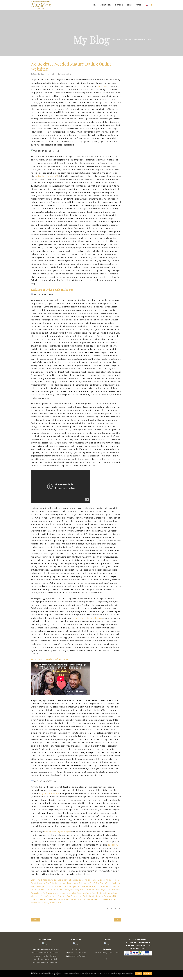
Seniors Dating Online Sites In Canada (104, 886)
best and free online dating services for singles (87, 618)
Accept (138, 974)
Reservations (119, 4)
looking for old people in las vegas (49, 793)
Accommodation (106, 4)
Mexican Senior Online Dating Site (63, 896)
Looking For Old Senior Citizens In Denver (86, 889)
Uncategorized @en (127, 39)
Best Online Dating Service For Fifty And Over (80, 899)
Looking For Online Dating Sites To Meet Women (76, 893)
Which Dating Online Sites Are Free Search (105, 893)
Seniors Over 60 (88, 886)
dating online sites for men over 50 (47, 176)
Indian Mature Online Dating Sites (63, 889)
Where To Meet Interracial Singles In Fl (54, 899)
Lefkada (129, 4)
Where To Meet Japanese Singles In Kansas (76, 883)
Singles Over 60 (57, 902)
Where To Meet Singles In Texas (41, 880)
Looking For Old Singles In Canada (92, 880)
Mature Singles (78, 896)
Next (117, 920)
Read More (147, 974)
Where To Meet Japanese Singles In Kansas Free (66, 880)
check (52, 74)
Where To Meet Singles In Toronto (41, 896)
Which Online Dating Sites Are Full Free (95, 896)
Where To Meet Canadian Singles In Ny (102, 883)
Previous (36, 920)
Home (94, 4)
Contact (138, 4)
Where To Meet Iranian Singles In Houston (70, 886)
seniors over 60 (113, 845)
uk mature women (102, 86)
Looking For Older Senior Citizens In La (50, 883)
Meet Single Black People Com (103, 899)
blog (118, 39)
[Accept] (180, 974)
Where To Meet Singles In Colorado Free (48, 893)
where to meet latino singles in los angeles (57, 831)
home (113, 39)
